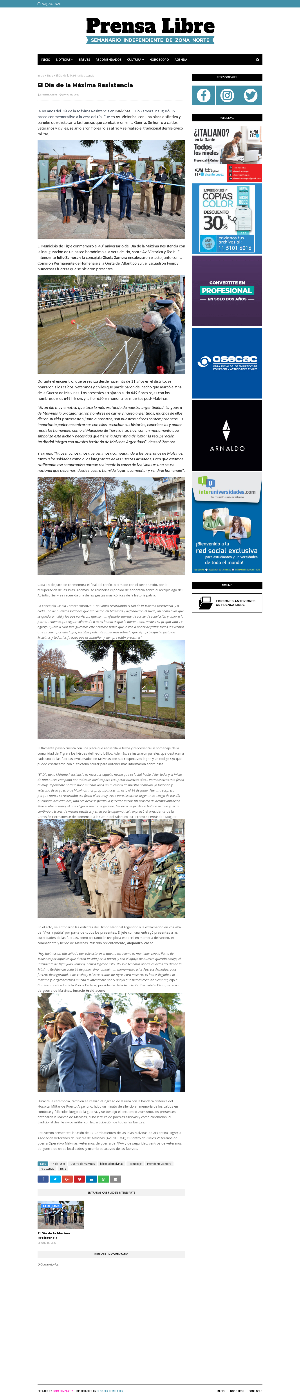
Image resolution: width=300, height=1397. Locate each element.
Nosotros (237, 1391)
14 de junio (58, 1164)
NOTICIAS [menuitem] (63, 59)
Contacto (255, 1391)
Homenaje (135, 1164)
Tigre (50, 75)
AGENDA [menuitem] (181, 59)
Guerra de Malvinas (82, 1164)
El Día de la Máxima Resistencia (54, 1235)
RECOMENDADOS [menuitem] (108, 59)
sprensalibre (48, 94)
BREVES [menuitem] (84, 59)
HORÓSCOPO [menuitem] (159, 59)
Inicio (41, 75)
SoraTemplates (63, 1391)
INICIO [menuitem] (45, 59)
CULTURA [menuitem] (134, 59)
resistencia (47, 1168)
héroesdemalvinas (111, 1164)
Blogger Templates (110, 1391)
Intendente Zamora (159, 1164)
